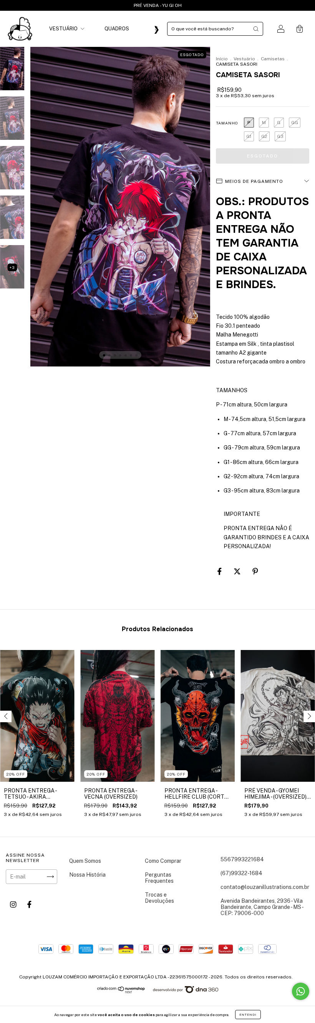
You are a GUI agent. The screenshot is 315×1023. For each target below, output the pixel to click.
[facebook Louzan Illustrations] (29, 905)
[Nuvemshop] (121, 991)
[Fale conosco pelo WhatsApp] (300, 991)
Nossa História (87, 875)
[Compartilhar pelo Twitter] (238, 571)
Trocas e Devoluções (159, 898)
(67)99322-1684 (241, 873)
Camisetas (273, 58)
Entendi (248, 1014)
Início (222, 58)
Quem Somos (85, 861)
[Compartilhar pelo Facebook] (220, 571)
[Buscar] (255, 28)
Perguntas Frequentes (159, 878)
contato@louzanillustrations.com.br (264, 887)
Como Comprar (163, 861)
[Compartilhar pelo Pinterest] (255, 571)
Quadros (116, 29)
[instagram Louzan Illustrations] (14, 905)
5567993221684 (242, 859)
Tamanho (227, 123)
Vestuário (64, 29)
